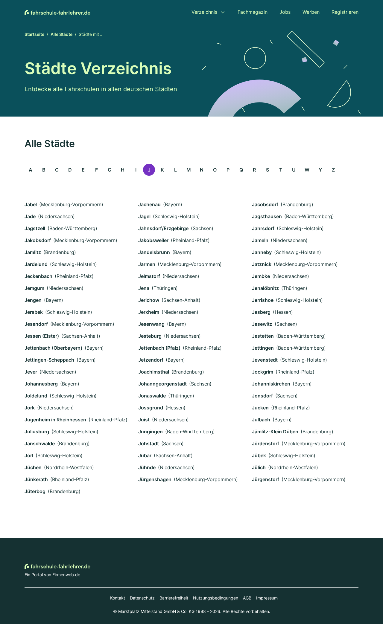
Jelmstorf (149, 276)
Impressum (267, 597)
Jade (30, 216)
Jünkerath (36, 479)
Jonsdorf (262, 396)
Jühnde (147, 467)
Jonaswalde (152, 396)
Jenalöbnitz (265, 288)
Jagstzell (35, 228)
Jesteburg (150, 336)
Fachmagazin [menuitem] (253, 12)
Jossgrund (150, 408)
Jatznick (261, 264)
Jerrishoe (262, 300)
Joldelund (36, 396)
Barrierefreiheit (173, 597)
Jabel (31, 204)
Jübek (259, 455)
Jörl (29, 455)
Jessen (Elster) (42, 336)
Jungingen (150, 432)
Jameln (260, 240)
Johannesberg (41, 384)
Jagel (144, 216)
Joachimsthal (153, 372)
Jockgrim (262, 372)
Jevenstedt (265, 360)
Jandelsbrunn (154, 252)
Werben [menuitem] (311, 12)
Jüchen (33, 467)
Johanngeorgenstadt (162, 384)
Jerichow (148, 300)
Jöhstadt (148, 443)
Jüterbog (35, 491)
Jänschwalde (40, 443)
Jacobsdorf (265, 204)
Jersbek (34, 312)
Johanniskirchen (271, 384)
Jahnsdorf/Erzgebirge (163, 228)
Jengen (33, 300)
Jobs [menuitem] (285, 12)
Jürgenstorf (265, 479)
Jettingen (263, 348)
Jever (31, 372)
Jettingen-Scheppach (49, 360)
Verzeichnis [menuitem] (204, 12)
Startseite (34, 34)
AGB (247, 597)
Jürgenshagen (154, 479)
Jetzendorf (150, 360)
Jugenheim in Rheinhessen (55, 420)
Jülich (259, 467)
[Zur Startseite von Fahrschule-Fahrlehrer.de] (57, 12)
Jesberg (261, 312)
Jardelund (36, 264)
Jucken (260, 408)
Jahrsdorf (263, 228)
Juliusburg (37, 432)
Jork (30, 408)
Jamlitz (33, 252)
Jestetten (263, 336)
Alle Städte (61, 34)
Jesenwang (151, 324)
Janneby (262, 252)
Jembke (261, 276)
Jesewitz (262, 324)
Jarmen (146, 264)
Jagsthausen (267, 216)
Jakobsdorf (38, 240)
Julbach (261, 420)
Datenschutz (142, 597)
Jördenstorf (265, 443)
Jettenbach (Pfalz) (159, 348)
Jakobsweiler (153, 240)
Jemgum (34, 288)
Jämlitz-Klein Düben (275, 432)
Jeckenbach (38, 276)
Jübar (144, 455)
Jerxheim (148, 312)
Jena (143, 288)
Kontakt (117, 597)
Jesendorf (36, 324)
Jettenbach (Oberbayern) (53, 348)
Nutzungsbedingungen (215, 597)
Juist (144, 420)
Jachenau (149, 204)
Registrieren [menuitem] (345, 12)
